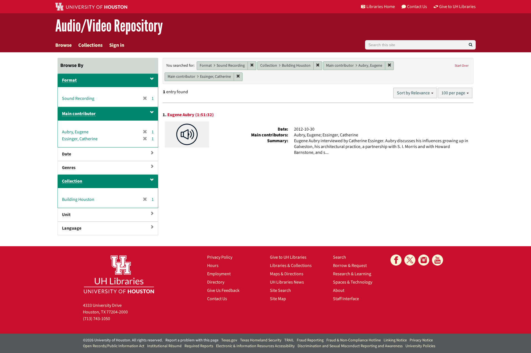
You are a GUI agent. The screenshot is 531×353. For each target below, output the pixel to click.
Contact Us (217, 299)
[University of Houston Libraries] (119, 274)
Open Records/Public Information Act (113, 346)
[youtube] (437, 260)
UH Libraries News (287, 282)
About (338, 290)
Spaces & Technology (352, 282)
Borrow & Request (350, 266)
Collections (90, 45)
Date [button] (66, 154)
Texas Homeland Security (261, 340)
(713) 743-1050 (96, 319)
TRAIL (289, 340)
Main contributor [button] (79, 114)
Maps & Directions (286, 274)
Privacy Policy (219, 257)
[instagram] (423, 260)
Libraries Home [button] (380, 7)
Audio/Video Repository (109, 26)
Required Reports (198, 346)
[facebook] (396, 260)
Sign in (116, 45)
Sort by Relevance (414, 93)
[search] (470, 45)
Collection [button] (72, 181)
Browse (63, 45)
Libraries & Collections (291, 266)
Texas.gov (229, 340)
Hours (212, 266)
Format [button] (69, 80)
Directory (215, 282)
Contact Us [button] (417, 7)
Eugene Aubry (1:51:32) (190, 115)
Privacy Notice (421, 340)
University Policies (420, 346)
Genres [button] (69, 168)
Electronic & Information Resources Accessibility (255, 346)
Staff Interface (346, 299)
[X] (409, 260)
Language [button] (71, 228)
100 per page (453, 93)
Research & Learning (352, 274)
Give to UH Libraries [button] (457, 7)
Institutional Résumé (164, 346)
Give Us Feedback (223, 290)
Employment (219, 274)
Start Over (461, 65)
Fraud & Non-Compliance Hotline (353, 340)
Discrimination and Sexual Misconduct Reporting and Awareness (350, 346)
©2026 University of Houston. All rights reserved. (123, 340)
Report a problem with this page (191, 340)
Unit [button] (66, 215)
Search (339, 257)
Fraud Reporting (310, 340)
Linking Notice (395, 340)
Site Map (278, 299)
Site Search (280, 290)
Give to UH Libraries (288, 257)
